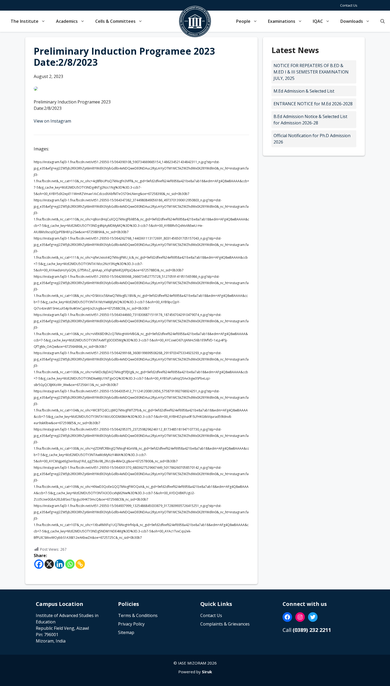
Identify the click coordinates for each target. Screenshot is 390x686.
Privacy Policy (131, 624)
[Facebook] (39, 564)
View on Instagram (52, 121)
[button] (382, 21)
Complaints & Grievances (225, 624)
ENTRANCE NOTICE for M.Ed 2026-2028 (313, 104)
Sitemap (126, 632)
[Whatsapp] (70, 564)
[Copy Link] (80, 564)
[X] (49, 564)
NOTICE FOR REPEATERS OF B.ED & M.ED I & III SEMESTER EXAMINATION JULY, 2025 (311, 72)
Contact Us (348, 5)
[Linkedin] (59, 564)
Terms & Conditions (138, 615)
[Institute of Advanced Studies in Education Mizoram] (195, 21)
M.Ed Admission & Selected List (304, 91)
